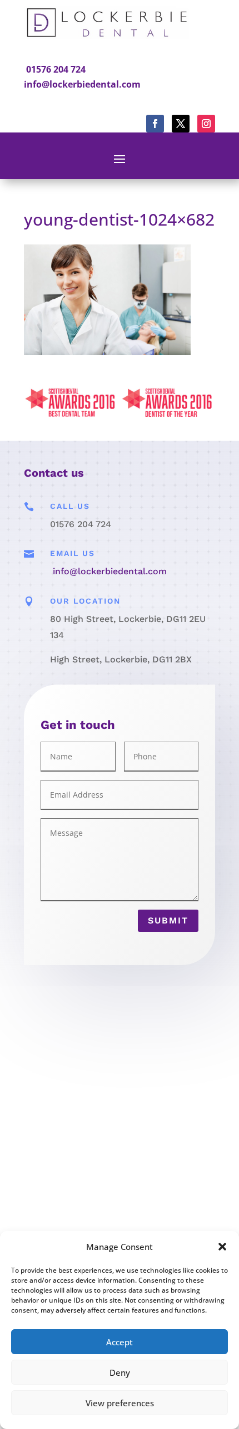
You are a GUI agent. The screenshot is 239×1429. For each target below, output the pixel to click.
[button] (222, 1246)
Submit (168, 920)
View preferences (120, 1402)
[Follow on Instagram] (206, 123)
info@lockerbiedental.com (82, 84)
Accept (119, 1342)
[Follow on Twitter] (181, 123)
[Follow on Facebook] (155, 123)
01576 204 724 (56, 69)
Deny (119, 1372)
